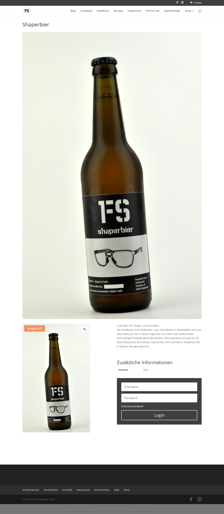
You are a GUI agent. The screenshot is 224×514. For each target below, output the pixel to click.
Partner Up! (153, 11)
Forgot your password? (132, 405)
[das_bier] (112, 318)
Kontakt (67, 489)
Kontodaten (51, 489)
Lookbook (86, 11)
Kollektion (103, 11)
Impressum (83, 489)
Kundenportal (30, 489)
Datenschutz (102, 489)
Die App (118, 11)
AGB (116, 489)
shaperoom (134, 11)
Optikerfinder (172, 11)
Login (159, 415)
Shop (188, 11)
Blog (73, 11)
